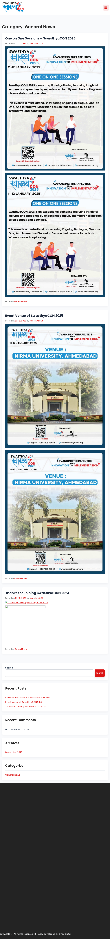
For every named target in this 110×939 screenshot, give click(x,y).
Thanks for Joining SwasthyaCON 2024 (37, 593)
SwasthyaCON (36, 43)
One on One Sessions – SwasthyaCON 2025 (40, 38)
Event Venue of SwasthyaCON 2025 (34, 315)
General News (20, 301)
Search (9, 667)
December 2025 (13, 752)
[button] (106, 7)
